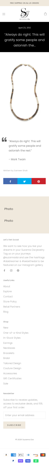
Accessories (10, 373)
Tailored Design (12, 363)
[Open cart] (45, 14)
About (6, 286)
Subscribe (14, 425)
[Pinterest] (18, 270)
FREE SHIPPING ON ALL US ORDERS (24, 3)
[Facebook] (4, 270)
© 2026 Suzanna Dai (24, 439)
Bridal (6, 358)
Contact (8, 296)
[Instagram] (11, 270)
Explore (7, 291)
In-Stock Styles (12, 337)
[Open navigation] (3, 14)
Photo (8, 209)
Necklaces (9, 348)
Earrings (8, 343)
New (5, 327)
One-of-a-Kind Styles (15, 332)
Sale (5, 383)
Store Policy (10, 301)
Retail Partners (11, 306)
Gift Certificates (12, 378)
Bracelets (8, 353)
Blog (5, 311)
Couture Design (12, 368)
